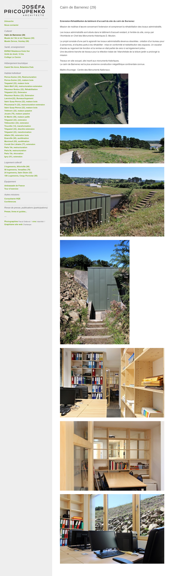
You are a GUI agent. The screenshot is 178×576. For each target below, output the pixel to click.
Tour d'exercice (11, 188)
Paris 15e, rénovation (13, 153)
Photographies (11, 221)
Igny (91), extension (13, 156)
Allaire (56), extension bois (16, 135)
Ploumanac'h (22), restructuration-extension (24, 104)
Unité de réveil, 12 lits (14, 54)
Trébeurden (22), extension (16, 122)
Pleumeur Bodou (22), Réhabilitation (21, 89)
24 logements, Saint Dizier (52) (18, 172)
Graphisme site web (13, 224)
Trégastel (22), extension (15, 120)
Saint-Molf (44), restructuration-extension (23, 86)
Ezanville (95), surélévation (16, 138)
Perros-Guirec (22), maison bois (18, 80)
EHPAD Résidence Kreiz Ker (17, 51)
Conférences (10, 201)
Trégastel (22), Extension (15, 92)
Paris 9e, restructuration (15, 150)
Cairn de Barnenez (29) (14, 35)
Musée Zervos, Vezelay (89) (16, 41)
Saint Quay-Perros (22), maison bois (20, 101)
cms (34, 221)
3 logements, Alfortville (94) (17, 166)
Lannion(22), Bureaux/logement (18, 98)
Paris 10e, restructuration (15, 147)
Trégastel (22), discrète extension (19, 129)
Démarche (9, 21)
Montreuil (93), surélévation (16, 141)
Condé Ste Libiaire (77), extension (19, 144)
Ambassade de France (14, 185)
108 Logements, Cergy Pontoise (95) (21, 175)
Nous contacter (11, 25)
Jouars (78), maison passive (17, 113)
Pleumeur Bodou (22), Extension (19, 95)
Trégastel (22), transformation (17, 132)
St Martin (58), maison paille (17, 116)
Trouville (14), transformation (17, 126)
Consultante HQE (12, 198)
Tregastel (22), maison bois (16, 83)
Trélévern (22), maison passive (18, 110)
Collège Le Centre (12, 57)
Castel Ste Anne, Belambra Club (19, 67)
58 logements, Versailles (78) (17, 169)
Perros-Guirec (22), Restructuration (20, 77)
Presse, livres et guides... (15, 211)
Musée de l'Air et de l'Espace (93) (19, 38)
